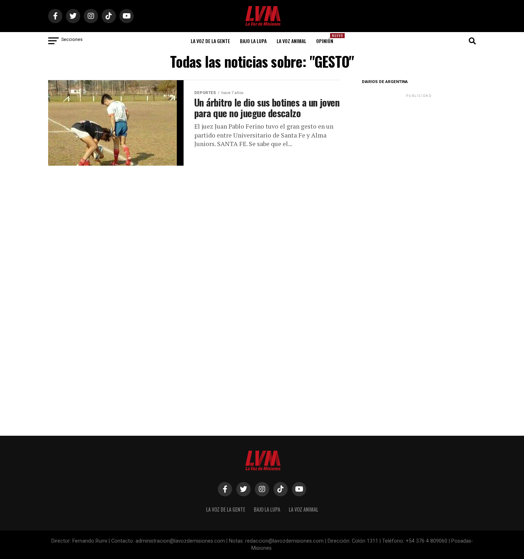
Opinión (327, 39)
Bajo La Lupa (253, 41)
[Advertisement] (418, 143)
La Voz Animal (291, 41)
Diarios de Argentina (385, 81)
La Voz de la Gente (210, 41)
